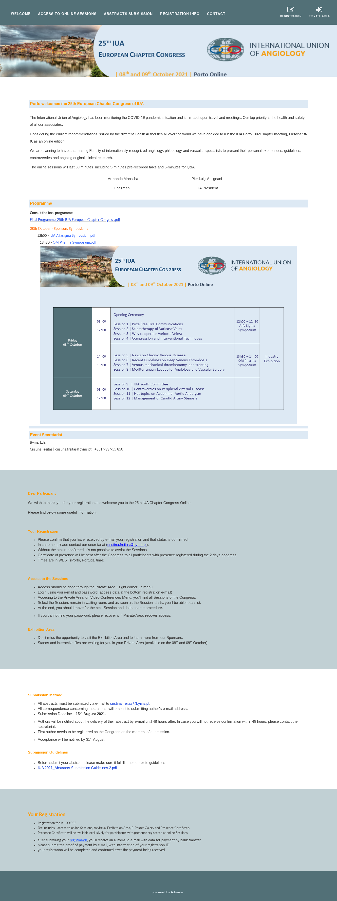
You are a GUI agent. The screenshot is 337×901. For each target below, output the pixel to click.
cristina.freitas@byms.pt (129, 703)
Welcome (21, 13)
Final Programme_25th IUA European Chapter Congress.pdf (75, 220)
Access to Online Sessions (67, 13)
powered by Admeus (168, 892)
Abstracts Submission (128, 13)
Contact (216, 13)
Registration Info (180, 13)
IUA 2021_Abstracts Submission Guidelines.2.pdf (77, 768)
